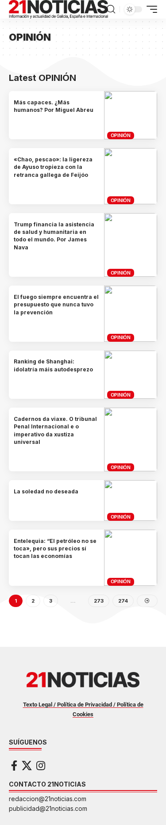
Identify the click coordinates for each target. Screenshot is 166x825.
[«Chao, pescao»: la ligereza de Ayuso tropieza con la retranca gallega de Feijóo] (130, 176)
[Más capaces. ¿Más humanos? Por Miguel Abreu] (130, 115)
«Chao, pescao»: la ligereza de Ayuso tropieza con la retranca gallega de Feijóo (53, 167)
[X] (26, 765)
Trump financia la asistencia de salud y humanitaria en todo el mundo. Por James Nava (54, 236)
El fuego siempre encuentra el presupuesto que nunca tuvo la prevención (56, 305)
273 (99, 601)
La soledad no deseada (46, 491)
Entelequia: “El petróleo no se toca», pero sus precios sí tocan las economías (55, 549)
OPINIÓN (121, 135)
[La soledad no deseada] (130, 500)
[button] (110, 9)
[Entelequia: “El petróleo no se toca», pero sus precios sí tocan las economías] (130, 558)
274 (123, 601)
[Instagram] (40, 765)
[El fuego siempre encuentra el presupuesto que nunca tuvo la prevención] (130, 314)
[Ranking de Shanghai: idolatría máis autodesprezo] (130, 375)
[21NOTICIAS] (58, 9)
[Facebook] (14, 765)
